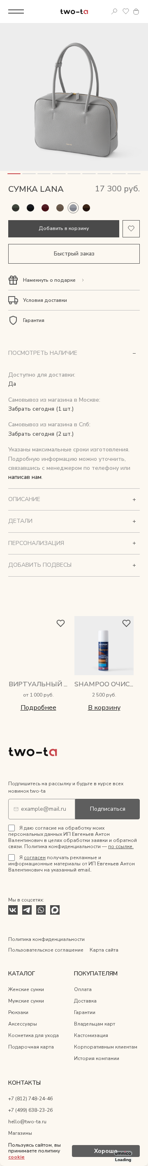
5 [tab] (74, 173)
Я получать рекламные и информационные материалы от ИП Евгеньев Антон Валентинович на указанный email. (71, 863)
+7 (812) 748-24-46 (30, 1098)
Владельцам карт (94, 1024)
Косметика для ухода (33, 1035)
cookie (16, 1157)
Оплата (83, 989)
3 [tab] (44, 173)
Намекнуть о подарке (49, 280)
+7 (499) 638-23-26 (30, 1110)
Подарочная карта (31, 1047)
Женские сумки (26, 989)
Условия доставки (45, 300)
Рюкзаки (18, 1012)
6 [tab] (88, 173)
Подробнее (38, 707)
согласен (35, 857)
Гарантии (84, 1012)
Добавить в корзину (64, 228)
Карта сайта (104, 950)
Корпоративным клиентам (105, 1047)
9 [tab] (134, 173)
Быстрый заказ (74, 254)
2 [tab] (28, 173)
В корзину (104, 707)
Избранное (126, 11)
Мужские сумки (26, 1001)
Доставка (85, 1001)
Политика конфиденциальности (46, 939)
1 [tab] (14, 173)
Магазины (20, 1133)
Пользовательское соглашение (45, 950)
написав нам (25, 477)
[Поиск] (114, 11)
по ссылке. (121, 846)
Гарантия (33, 320)
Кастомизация (91, 1035)
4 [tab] (58, 173)
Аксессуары (22, 1024)
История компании (96, 1058)
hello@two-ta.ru (27, 1121)
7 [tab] (104, 173)
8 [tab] (118, 173)
